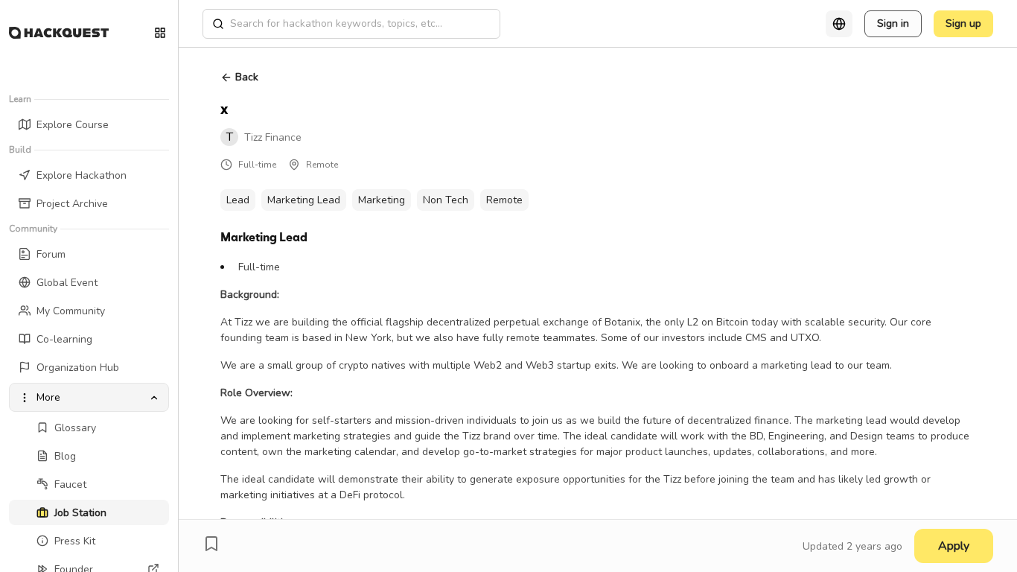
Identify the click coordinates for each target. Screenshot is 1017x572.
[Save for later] (211, 544)
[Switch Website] (160, 33)
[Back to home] (59, 33)
